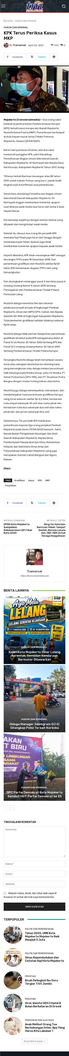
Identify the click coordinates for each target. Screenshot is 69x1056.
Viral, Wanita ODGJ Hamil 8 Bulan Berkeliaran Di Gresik (43, 1004)
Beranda (8, 20)
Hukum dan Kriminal (25, 20)
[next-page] (12, 807)
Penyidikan (10, 485)
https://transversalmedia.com (34, 576)
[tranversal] (7, 45)
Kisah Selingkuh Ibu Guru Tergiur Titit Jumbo (41, 982)
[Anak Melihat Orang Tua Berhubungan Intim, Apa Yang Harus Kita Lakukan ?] (13, 1026)
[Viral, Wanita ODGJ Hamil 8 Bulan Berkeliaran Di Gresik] (13, 1003)
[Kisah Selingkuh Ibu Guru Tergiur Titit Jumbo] (13, 980)
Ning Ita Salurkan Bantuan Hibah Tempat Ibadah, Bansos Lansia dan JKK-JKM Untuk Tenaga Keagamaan (51, 530)
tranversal (19, 45)
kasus (31, 480)
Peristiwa (30, 976)
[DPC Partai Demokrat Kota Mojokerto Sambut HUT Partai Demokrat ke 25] (34, 767)
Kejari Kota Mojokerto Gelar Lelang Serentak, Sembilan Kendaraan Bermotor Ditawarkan (34, 655)
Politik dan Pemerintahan (39, 929)
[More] (54, 57)
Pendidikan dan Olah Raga (39, 1020)
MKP (47, 480)
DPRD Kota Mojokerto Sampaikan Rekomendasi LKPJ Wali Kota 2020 (18, 528)
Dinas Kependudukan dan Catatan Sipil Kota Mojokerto (44, 959)
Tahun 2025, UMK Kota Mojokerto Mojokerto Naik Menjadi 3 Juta (42, 936)
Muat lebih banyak (33, 1041)
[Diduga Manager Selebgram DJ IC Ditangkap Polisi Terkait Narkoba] (34, 698)
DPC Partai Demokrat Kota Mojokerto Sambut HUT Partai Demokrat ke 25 (35, 794)
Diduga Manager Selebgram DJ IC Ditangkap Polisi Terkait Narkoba (35, 726)
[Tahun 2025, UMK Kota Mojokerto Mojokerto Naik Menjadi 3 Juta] (13, 934)
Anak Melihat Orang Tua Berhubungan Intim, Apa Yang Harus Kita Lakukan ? (45, 1028)
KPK (40, 480)
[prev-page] (6, 807)
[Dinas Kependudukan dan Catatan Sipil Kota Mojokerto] (13, 957)
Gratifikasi (19, 480)
